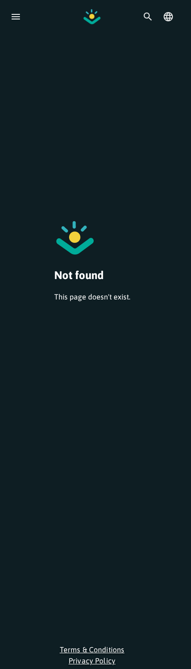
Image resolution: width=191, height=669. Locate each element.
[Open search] (148, 16)
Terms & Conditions (92, 649)
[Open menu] (15, 16)
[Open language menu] (168, 16)
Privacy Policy (92, 660)
